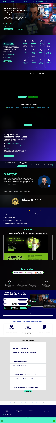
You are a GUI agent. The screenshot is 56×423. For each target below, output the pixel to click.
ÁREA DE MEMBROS (39, 1)
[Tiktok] (46, 411)
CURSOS (18, 1)
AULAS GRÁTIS (28, 1)
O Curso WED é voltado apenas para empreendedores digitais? (25, 387)
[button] (52, 1)
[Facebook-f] (48, 411)
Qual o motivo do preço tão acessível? (20, 348)
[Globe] (51, 411)
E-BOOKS (23, 1)
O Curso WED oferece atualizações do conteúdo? (23, 378)
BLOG (33, 1)
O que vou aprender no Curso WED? (20, 361)
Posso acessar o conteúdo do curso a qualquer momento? (24, 374)
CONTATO (45, 1)
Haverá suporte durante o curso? (19, 365)
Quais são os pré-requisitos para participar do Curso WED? (24, 352)
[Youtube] (45, 411)
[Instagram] (43, 411)
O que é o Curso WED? (17, 343)
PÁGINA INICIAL (13, 1)
